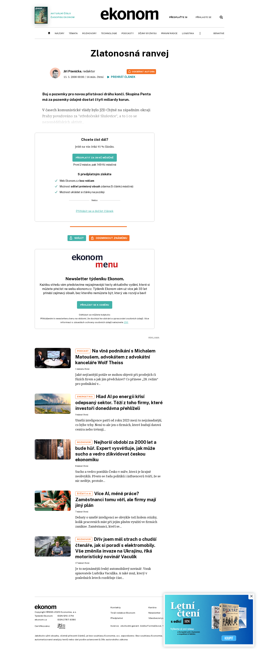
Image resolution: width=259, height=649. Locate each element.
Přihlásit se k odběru (94, 305)
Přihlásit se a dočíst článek (94, 211)
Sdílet (79, 238)
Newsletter (154, 612)
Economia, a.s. (69, 612)
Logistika (188, 33)
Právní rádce (169, 33)
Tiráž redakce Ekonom (123, 612)
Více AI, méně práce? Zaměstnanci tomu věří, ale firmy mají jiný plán (115, 499)
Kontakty (116, 607)
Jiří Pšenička (72, 71)
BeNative (218, 33)
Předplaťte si (178, 17)
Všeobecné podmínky (160, 618)
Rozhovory (89, 33)
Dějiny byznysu (147, 33)
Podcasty (128, 33)
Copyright (40, 612)
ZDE (126, 322)
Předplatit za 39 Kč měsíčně (95, 157)
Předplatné (117, 618)
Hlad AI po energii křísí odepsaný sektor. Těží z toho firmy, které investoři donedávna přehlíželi (119, 402)
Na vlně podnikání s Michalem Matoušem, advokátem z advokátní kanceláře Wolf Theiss (115, 356)
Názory (59, 33)
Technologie (109, 33)
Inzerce (115, 626)
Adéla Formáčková (150, 626)
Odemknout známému (111, 238)
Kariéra (152, 607)
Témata (73, 33)
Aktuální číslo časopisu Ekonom (63, 15)
